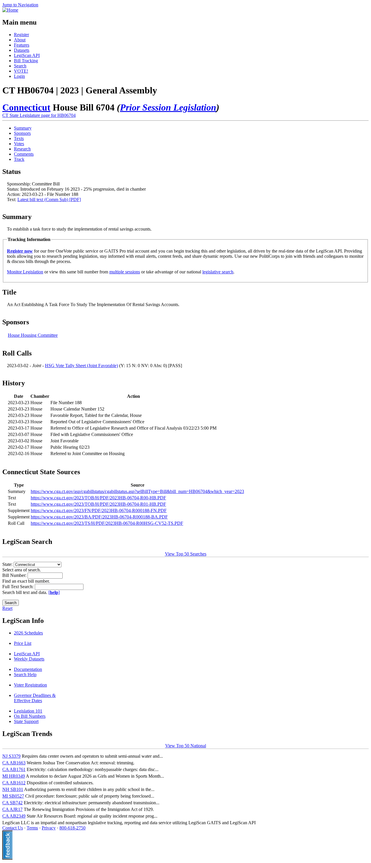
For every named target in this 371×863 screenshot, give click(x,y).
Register (21, 34)
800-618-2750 (72, 827)
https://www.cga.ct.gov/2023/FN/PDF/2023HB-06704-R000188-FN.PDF (99, 510)
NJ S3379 (11, 756)
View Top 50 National (185, 745)
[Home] (10, 10)
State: (8, 564)
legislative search (217, 271)
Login (19, 76)
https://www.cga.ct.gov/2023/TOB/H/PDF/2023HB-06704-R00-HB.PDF (98, 497)
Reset (7, 608)
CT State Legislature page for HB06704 (39, 115)
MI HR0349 (13, 776)
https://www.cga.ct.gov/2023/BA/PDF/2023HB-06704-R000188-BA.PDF (99, 516)
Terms (32, 827)
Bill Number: (15, 575)
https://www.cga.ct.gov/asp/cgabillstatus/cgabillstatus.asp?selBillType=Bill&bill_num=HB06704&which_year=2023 (137, 491)
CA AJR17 (12, 809)
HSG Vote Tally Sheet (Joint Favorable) (81, 365)
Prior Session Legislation (168, 107)
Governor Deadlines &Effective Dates (35, 698)
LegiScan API (27, 55)
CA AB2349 (14, 816)
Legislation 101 (28, 711)
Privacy (49, 827)
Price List (22, 643)
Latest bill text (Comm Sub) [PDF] (49, 199)
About (20, 39)
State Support (26, 721)
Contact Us (12, 827)
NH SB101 (12, 789)
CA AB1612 (14, 782)
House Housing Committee (33, 335)
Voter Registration (30, 684)
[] (54, 592)
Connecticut (26, 107)
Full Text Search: (18, 586)
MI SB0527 (13, 796)
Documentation (28, 669)
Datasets (21, 50)
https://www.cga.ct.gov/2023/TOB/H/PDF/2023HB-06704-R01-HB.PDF (98, 504)
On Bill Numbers (30, 716)
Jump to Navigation (20, 4)
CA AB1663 (14, 762)
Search (20, 65)
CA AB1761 (14, 769)
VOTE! (21, 71)
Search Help (25, 674)
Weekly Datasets (29, 658)
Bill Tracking (26, 60)
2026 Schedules (28, 632)
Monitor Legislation (25, 271)
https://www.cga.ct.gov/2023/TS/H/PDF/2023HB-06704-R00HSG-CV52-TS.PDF (107, 523)
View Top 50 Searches (185, 553)
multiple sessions (124, 271)
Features (21, 45)
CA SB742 (12, 802)
